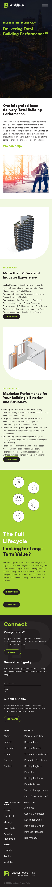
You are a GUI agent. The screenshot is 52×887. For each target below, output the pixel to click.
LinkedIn (8, 850)
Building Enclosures (34, 778)
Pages (6, 731)
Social (7, 845)
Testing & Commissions (36, 754)
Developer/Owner (33, 819)
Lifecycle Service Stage (12, 803)
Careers (8, 760)
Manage (8, 822)
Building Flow (31, 742)
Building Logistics (33, 766)
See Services (12, 604)
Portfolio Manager (33, 832)
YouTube (8, 862)
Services (28, 731)
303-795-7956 (39, 641)
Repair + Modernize (9, 836)
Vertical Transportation (36, 790)
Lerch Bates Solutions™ (36, 796)
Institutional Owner (34, 825)
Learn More (11, 316)
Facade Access (32, 784)
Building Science (32, 748)
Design (7, 810)
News (7, 754)
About (7, 736)
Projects (8, 742)
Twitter (7, 856)
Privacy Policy (25, 883)
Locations (9, 748)
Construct (9, 816)
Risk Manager (31, 838)
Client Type (29, 802)
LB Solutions (11, 592)
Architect (29, 807)
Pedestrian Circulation (35, 760)
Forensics (29, 772)
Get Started (12, 719)
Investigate (9, 828)
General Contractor (34, 813)
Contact (12, 652)
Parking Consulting (34, 736)
